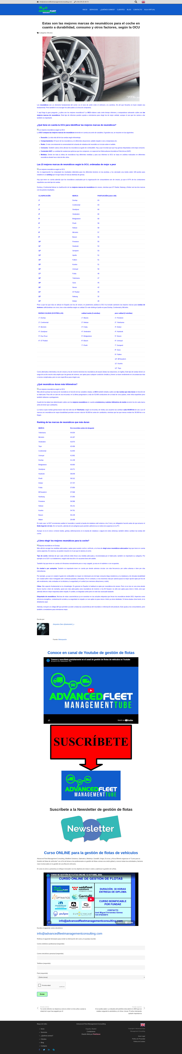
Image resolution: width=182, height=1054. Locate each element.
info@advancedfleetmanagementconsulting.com (55, 2)
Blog (42, 1042)
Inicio (42, 1029)
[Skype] (53, 1049)
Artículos (50, 33)
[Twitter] (44, 1049)
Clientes (43, 1039)
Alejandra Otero (58, 624)
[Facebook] (39, 1049)
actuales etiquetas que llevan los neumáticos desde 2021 (114, 596)
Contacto (44, 1046)
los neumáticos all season (93, 372)
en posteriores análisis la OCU (94, 305)
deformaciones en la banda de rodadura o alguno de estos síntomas (94, 531)
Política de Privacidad (138, 1039)
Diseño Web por (91, 1034)
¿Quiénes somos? (47, 1036)
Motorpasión (62, 639)
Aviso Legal (141, 1036)
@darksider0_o (69, 624)
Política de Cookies (139, 1041)
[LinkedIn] (48, 1049)
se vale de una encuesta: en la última (65, 394)
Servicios (44, 1032)
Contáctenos (91, 1031)
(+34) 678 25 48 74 (82, 2)
